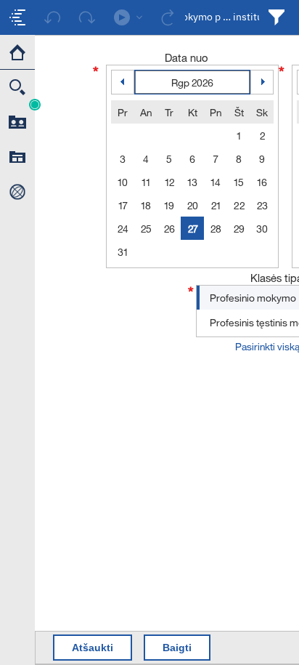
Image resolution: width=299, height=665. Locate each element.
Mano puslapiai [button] (17, 157)
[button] (35, 104)
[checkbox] (17, 17)
